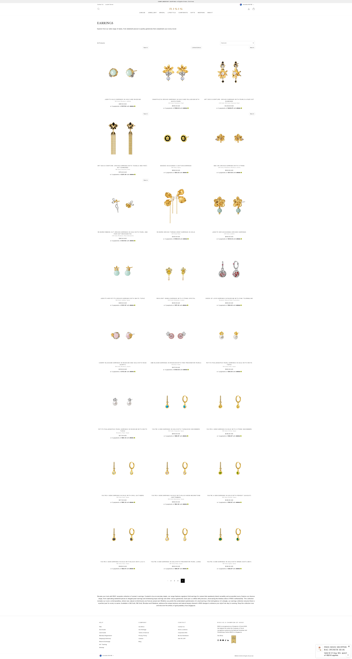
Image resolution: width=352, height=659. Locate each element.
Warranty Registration (105, 635)
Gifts (193, 12)
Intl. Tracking (103, 644)
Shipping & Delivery (105, 638)
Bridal (162, 12)
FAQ (100, 626)
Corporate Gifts (182, 632)
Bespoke (201, 12)
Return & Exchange (104, 641)
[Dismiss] (348, 647)
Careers (141, 638)
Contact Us (100, 4)
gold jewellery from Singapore (185, 605)
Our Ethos (141, 626)
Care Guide (102, 632)
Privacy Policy (143, 635)
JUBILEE (142, 12)
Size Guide (102, 629)
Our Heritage (142, 629)
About (210, 12)
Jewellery (152, 12)
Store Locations (183, 629)
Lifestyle (172, 12)
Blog (140, 641)
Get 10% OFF (182, 638)
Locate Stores (109, 4)
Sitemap (101, 647)
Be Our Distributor (183, 635)
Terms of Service (144, 632)
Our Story (220, 635)
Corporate (183, 12)
